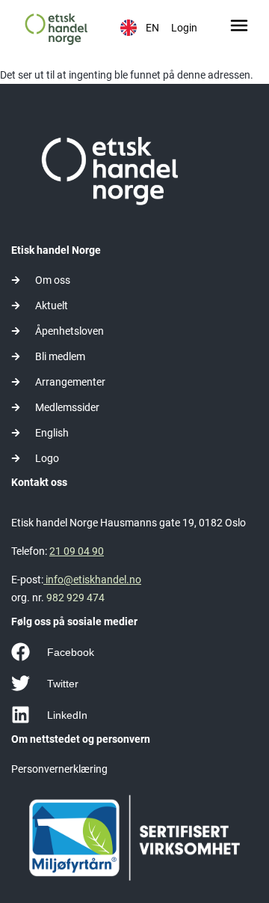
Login (184, 28)
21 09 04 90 (76, 551)
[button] (239, 27)
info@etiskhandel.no (92, 580)
